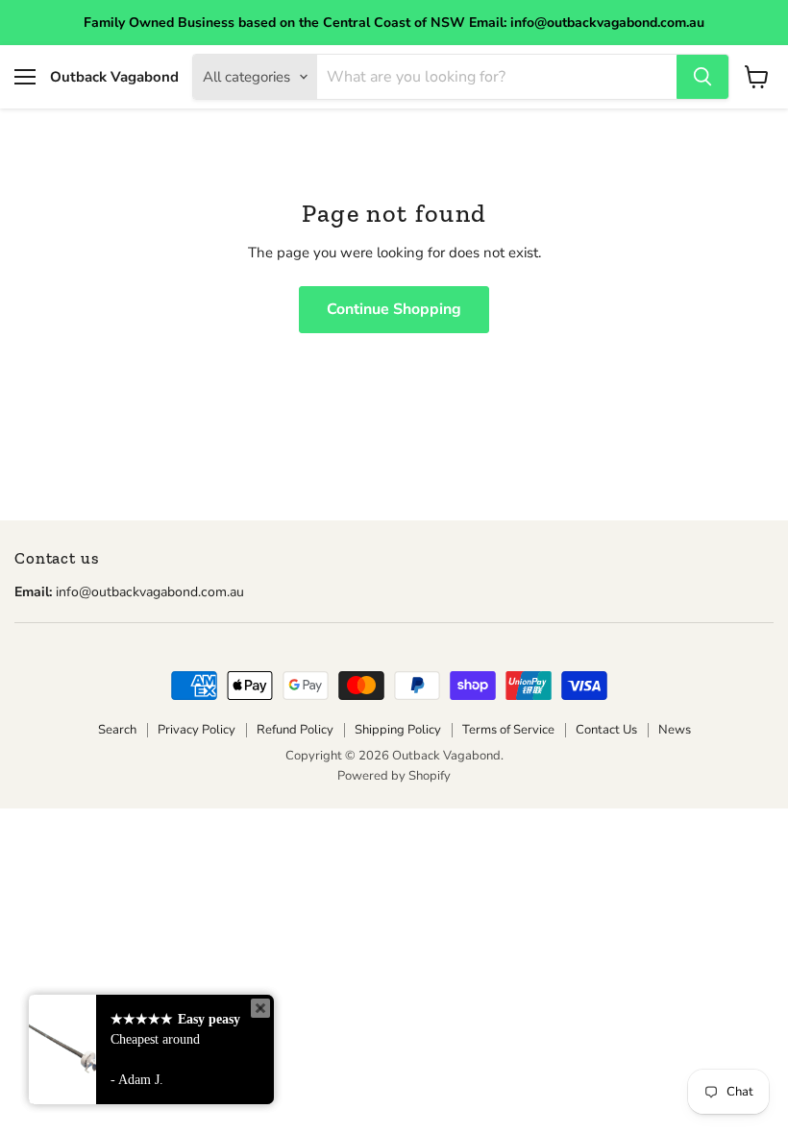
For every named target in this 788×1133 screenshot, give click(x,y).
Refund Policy (295, 729)
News (674, 729)
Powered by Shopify (394, 775)
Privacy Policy (196, 729)
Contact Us (606, 729)
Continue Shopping (394, 309)
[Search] (702, 77)
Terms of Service (508, 729)
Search (117, 729)
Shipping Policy (398, 729)
